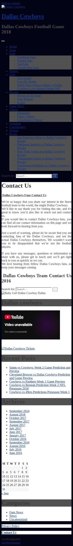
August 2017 (17, 425)
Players (13, 92)
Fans (12, 53)
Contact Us (9, 532)
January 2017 (17, 435)
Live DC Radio (26, 81)
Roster (21, 102)
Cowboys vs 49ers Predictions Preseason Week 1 (39, 392)
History (13, 71)
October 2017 (17, 418)
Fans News (16, 512)
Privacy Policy (10, 526)
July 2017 (15, 428)
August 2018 (17, 414)
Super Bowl (16, 106)
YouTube (22, 64)
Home (13, 46)
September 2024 (19, 411)
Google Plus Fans (28, 67)
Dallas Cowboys (23, 16)
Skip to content (11, 3)
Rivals (13, 134)
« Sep (5, 493)
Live (12, 74)
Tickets (13, 130)
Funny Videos (25, 116)
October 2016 (17, 439)
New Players (25, 99)
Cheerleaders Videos (29, 120)
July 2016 (15, 449)
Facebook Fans (26, 57)
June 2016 (15, 453)
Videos (13, 109)
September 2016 (19, 442)
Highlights (23, 113)
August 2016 (17, 446)
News (13, 515)
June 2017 (15, 432)
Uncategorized (18, 519)
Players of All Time (29, 95)
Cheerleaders (17, 127)
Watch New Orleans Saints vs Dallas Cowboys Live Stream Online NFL (39, 86)
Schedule (15, 123)
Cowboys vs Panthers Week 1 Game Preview (37, 381)
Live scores (24, 78)
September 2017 (19, 421)
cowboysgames (11, 542)
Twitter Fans (25, 60)
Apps (12, 50)
